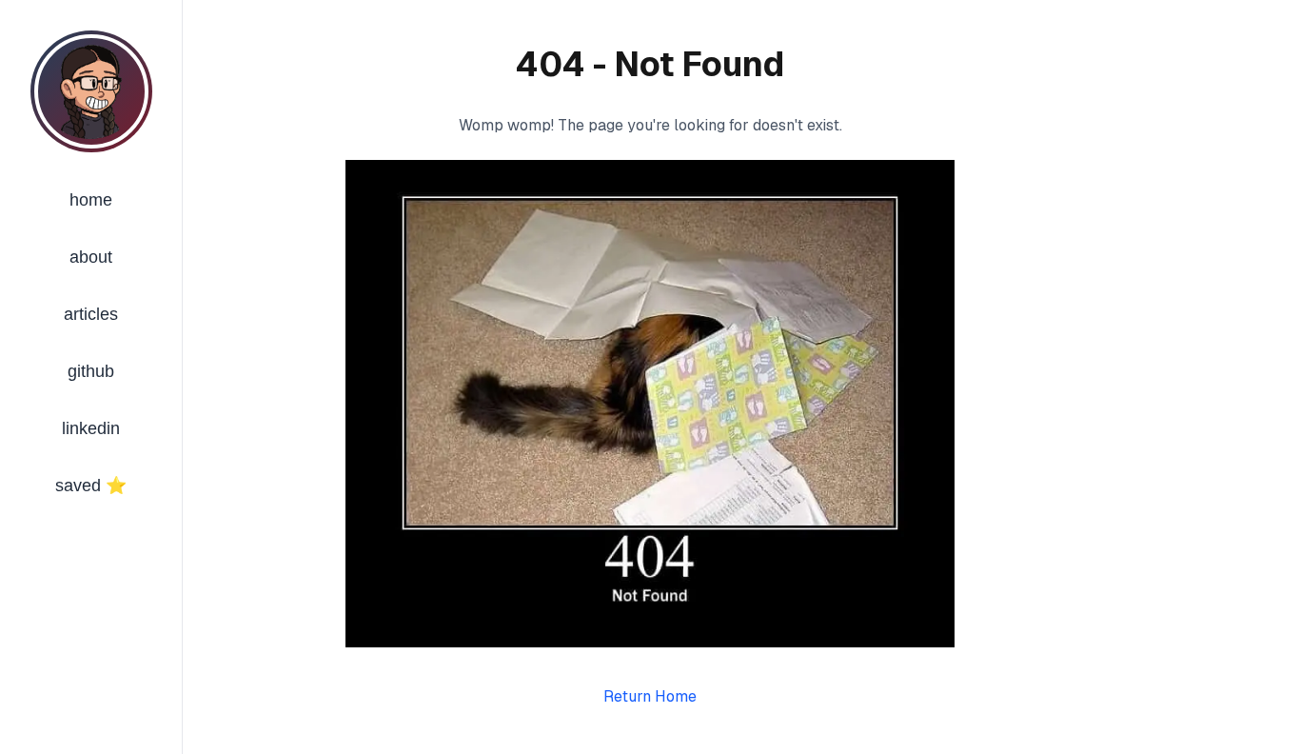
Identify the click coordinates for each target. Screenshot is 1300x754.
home (90, 199)
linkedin (91, 428)
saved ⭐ (91, 485)
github (91, 371)
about (90, 257)
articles (91, 314)
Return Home (650, 696)
